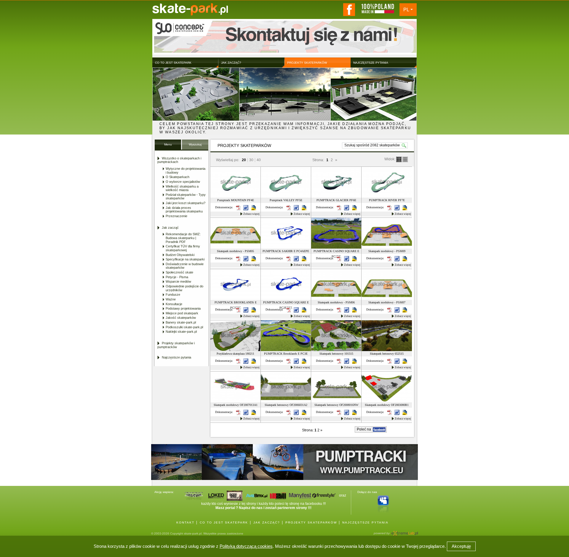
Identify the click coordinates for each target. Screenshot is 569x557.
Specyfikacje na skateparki (185, 259)
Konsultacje (174, 304)
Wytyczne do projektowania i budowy (185, 170)
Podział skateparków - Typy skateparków (186, 196)
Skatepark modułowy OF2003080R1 (387, 404)
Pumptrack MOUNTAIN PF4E (235, 200)
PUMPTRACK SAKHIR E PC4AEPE (286, 251)
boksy (399, 159)
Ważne (171, 299)
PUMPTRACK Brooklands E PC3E (286, 353)
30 (251, 160)
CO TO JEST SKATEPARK (224, 522)
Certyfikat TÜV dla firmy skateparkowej (183, 248)
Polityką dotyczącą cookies (246, 546)
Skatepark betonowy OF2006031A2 (286, 404)
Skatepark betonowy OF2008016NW (336, 404)
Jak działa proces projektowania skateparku (184, 209)
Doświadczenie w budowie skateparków (185, 266)
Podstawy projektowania (183, 308)
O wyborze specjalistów (183, 181)
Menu (168, 144)
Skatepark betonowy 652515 (387, 353)
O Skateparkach (177, 177)
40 (259, 160)
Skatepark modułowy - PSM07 (386, 302)
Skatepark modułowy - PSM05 (235, 251)
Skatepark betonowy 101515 (336, 353)
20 (244, 160)
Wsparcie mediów (178, 281)
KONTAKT (185, 522)
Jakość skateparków (181, 317)
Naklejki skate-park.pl (181, 331)
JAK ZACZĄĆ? (266, 522)
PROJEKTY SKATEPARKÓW (311, 522)
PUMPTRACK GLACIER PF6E (336, 200)
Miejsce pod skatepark (182, 313)
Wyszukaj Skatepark (195, 146)
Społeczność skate (179, 272)
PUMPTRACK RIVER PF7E (387, 200)
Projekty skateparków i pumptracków (176, 345)
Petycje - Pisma (177, 277)
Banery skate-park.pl (181, 322)
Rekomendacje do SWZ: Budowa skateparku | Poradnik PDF (183, 237)
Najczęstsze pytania (176, 357)
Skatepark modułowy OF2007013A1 (236, 404)
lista (405, 159)
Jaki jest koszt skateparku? (185, 203)
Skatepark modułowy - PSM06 (336, 302)
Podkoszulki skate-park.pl (184, 327)
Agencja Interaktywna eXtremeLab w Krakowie (404, 531)
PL (406, 9)
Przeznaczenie (176, 216)
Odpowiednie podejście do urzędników (184, 288)
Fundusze (173, 294)
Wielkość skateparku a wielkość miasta (182, 188)
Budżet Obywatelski (180, 255)
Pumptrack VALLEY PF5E (286, 200)
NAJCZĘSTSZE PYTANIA (365, 522)
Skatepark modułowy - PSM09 (386, 251)
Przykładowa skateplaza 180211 (235, 353)
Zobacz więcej (251, 213)
